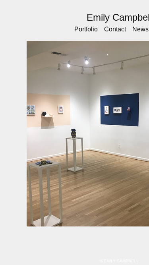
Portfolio (88, 29)
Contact (117, 29)
